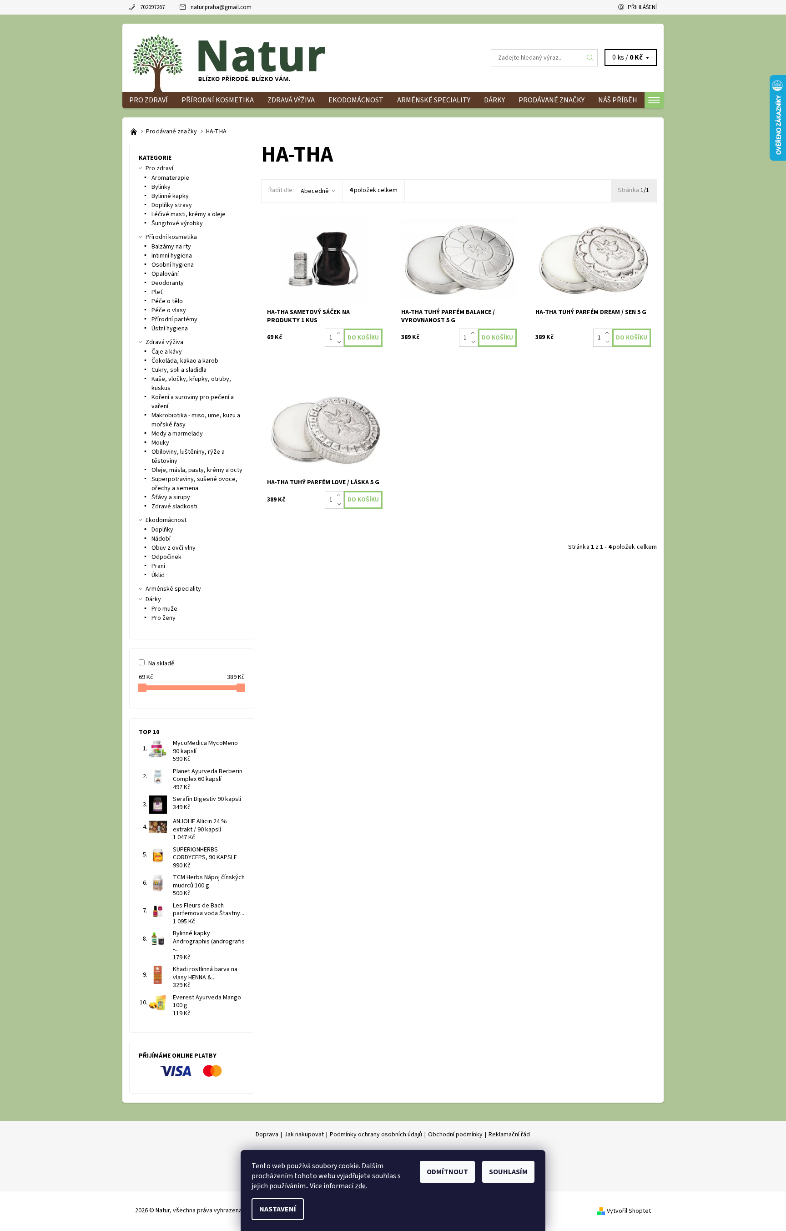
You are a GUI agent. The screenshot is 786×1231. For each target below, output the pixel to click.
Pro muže (164, 608)
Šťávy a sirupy (170, 497)
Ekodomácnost (355, 100)
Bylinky (161, 187)
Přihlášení (642, 7)
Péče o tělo (167, 301)
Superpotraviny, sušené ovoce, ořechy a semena (194, 484)
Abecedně (315, 191)
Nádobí (161, 538)
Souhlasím (508, 1172)
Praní (158, 566)
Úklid (158, 575)
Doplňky (162, 529)
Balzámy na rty (171, 246)
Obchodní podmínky (455, 1134)
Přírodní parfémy (174, 319)
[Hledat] (590, 57)
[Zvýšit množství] (340, 333)
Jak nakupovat (304, 1134)
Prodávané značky (551, 100)
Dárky (494, 100)
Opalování (165, 274)
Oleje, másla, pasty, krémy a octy (196, 470)
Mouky (160, 442)
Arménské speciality (433, 100)
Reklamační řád (509, 1134)
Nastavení (277, 1209)
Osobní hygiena (172, 264)
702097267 (152, 7)
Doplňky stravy (171, 205)
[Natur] (243, 57)
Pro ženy (163, 618)
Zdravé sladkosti (174, 506)
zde (360, 1186)
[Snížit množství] (340, 342)
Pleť (157, 292)
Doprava (267, 1134)
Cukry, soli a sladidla (179, 370)
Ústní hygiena (169, 328)
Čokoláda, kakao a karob (184, 360)
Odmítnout (447, 1172)
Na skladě (161, 663)
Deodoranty (167, 283)
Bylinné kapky (170, 196)
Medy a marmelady (177, 433)
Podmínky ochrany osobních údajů (376, 1134)
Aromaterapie (170, 177)
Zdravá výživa (291, 100)
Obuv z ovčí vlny (173, 547)
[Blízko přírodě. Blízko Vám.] (134, 131)
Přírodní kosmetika (217, 100)
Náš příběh (617, 100)
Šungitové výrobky (177, 223)
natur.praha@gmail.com (221, 7)
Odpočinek (166, 557)
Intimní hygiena (171, 255)
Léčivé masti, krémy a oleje (188, 214)
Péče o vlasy (168, 310)
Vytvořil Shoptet (629, 1211)
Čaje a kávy (166, 351)
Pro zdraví (148, 100)
